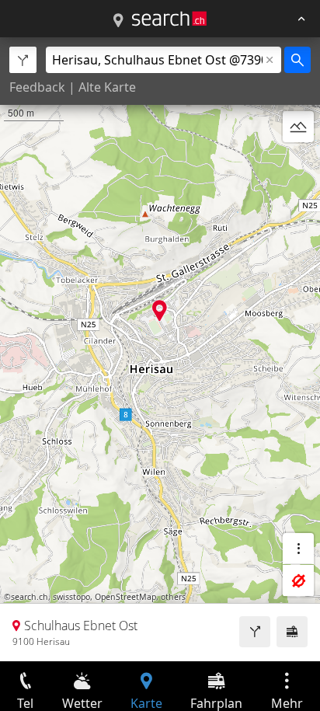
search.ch (29, 596)
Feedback (37, 87)
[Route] (254, 631)
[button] (159, 310)
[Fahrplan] (292, 631)
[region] (160, 349)
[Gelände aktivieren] (298, 126)
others (173, 596)
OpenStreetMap (125, 596)
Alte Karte (107, 87)
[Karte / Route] (118, 21)
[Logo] (169, 18)
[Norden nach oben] (298, 163)
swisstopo (71, 596)
